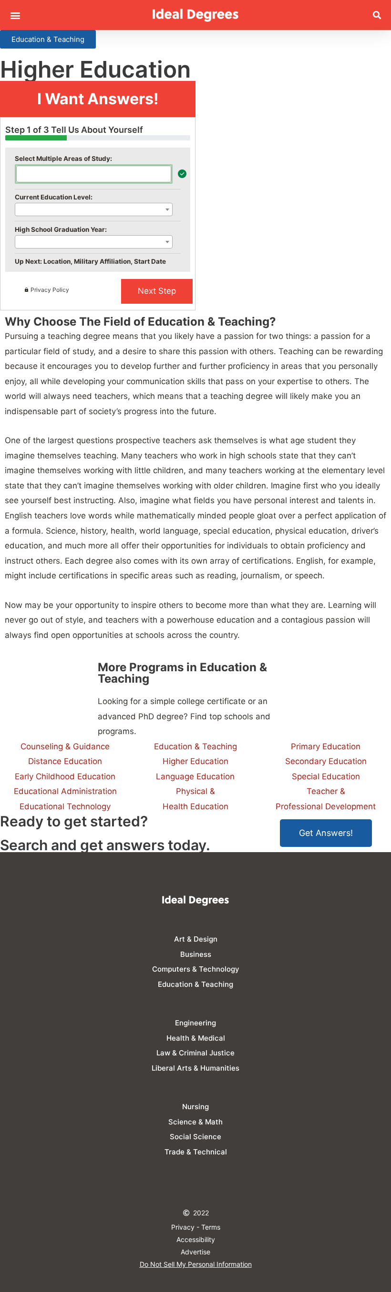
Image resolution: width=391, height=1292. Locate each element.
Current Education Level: (54, 197)
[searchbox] (22, 173)
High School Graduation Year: (61, 229)
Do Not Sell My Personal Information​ (196, 1264)
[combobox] (93, 174)
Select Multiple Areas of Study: (63, 158)
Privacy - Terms (195, 1227)
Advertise (195, 1252)
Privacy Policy (50, 289)
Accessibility (195, 1239)
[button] (15, 15)
